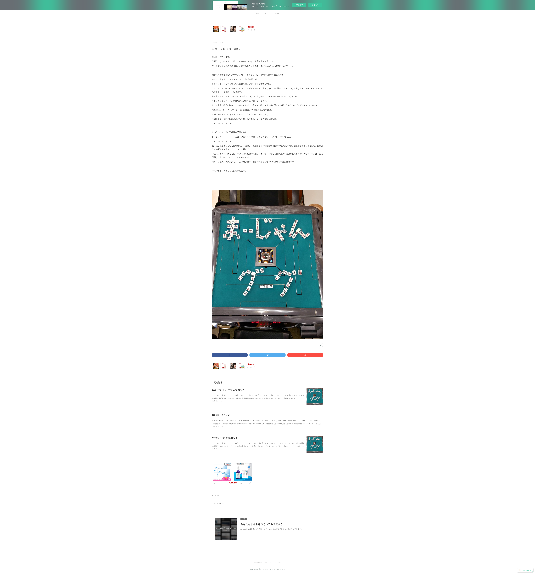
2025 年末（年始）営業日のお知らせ (228, 389)
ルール (277, 13)
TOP (257, 13)
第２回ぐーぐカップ (220, 415)
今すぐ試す (298, 4)
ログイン (315, 5)
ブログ (266, 13)
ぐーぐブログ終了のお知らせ (224, 437)
